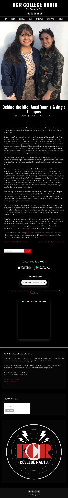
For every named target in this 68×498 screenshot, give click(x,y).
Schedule (22, 19)
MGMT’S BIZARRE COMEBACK (16, 242)
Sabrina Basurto (34, 116)
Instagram (46, 235)
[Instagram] (35, 13)
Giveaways (50, 19)
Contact (60, 19)
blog (44, 226)
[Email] (38, 13)
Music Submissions (10, 381)
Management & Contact (12, 379)
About (13, 19)
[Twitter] (28, 13)
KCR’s (28, 233)
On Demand (39, 19)
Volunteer (7, 384)
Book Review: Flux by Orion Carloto (51, 242)
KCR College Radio (35, 5)
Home (5, 19)
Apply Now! (34, 293)
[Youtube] (32, 13)
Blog (30, 19)
